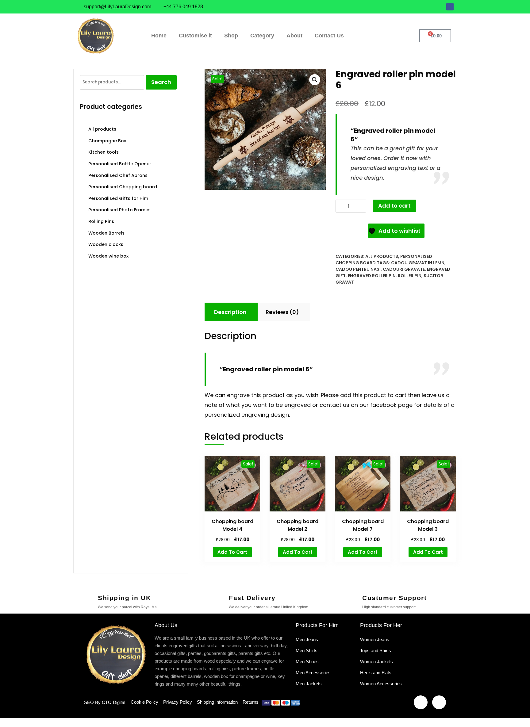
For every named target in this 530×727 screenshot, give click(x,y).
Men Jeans (307, 639)
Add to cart (394, 205)
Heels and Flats (375, 672)
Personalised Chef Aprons (118, 175)
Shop (231, 36)
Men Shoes (307, 661)
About (294, 36)
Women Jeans (374, 639)
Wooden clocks (105, 244)
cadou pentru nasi (358, 269)
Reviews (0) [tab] (282, 312)
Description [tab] (230, 312)
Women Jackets (376, 661)
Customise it (195, 36)
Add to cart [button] (232, 552)
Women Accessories (381, 683)
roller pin (409, 276)
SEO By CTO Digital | (106, 702)
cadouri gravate (404, 269)
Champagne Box (107, 141)
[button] (314, 79)
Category (262, 36)
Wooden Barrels (106, 233)
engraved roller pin (372, 276)
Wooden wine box (108, 256)
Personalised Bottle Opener (119, 164)
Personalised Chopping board (122, 187)
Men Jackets (309, 683)
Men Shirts (306, 650)
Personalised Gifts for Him (118, 198)
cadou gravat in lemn (417, 263)
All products (381, 256)
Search (161, 82)
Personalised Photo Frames (119, 210)
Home (159, 36)
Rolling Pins (101, 221)
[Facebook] (450, 6)
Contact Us (329, 36)
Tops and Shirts (375, 650)
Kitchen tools (103, 152)
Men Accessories (313, 672)
